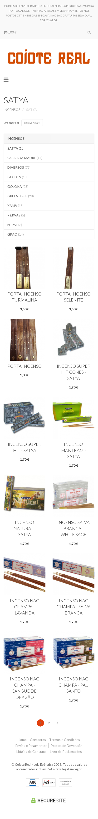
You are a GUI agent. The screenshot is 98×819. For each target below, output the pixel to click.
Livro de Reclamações (66, 751)
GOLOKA (17, 186)
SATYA (16, 100)
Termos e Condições (64, 740)
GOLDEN (17, 177)
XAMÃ (15, 206)
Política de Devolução (67, 746)
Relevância (31, 122)
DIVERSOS (18, 167)
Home (22, 740)
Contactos (38, 740)
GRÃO (15, 234)
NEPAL (14, 225)
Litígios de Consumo (31, 751)
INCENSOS (15, 138)
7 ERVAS (16, 215)
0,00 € (11, 32)
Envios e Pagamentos (31, 746)
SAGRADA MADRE (24, 158)
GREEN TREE (20, 196)
